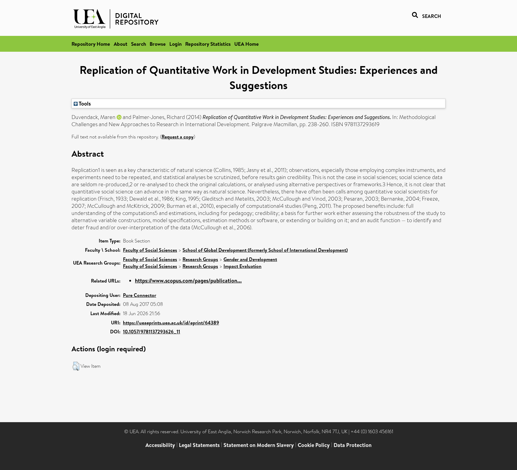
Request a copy (178, 136)
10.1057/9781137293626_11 (151, 331)
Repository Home (91, 43)
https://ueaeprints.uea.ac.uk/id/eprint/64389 (171, 322)
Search (138, 43)
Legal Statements (199, 445)
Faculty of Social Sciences (150, 250)
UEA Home (246, 43)
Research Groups (200, 259)
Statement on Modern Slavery (258, 445)
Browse (158, 43)
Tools (84, 103)
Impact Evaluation (242, 266)
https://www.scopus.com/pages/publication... (188, 280)
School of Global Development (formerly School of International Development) (265, 250)
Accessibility (160, 445)
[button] (75, 366)
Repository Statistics (208, 43)
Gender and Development (250, 259)
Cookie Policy (314, 445)
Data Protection (353, 445)
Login (175, 43)
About (120, 43)
